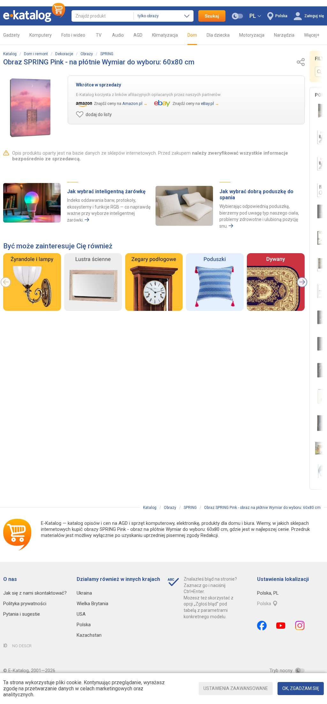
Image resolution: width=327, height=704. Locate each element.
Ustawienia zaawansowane (235, 688)
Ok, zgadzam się (300, 688)
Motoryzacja (251, 35)
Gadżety (11, 35)
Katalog (10, 54)
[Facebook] (262, 625)
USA (81, 614)
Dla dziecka (218, 35)
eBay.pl (207, 103)
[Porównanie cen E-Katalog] (34, 16)
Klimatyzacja (165, 35)
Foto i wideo (73, 35)
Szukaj (212, 15)
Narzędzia (284, 35)
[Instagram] (300, 625)
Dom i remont (36, 54)
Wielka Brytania (92, 603)
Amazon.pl (132, 103)
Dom (192, 35)
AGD (137, 35)
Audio (118, 35)
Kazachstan (89, 635)
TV (99, 35)
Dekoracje (64, 54)
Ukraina (84, 593)
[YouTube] (280, 625)
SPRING (106, 54)
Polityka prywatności (24, 603)
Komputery (40, 35)
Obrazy (86, 54)
